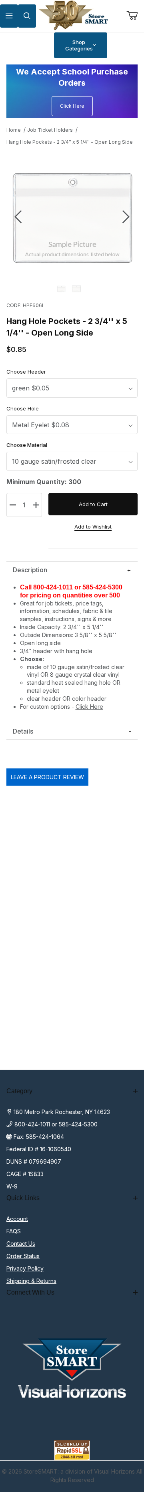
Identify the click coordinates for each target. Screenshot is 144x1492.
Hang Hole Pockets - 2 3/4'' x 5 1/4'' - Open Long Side (69, 142)
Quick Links (23, 1197)
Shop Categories (79, 45)
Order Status (23, 1256)
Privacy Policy (25, 1268)
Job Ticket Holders (50, 130)
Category (19, 1091)
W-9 (12, 1186)
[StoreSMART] (72, 15)
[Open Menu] (9, 16)
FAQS (13, 1231)
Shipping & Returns (31, 1280)
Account (17, 1218)
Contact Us (20, 1243)
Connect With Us (30, 1292)
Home (13, 130)
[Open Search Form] (27, 16)
